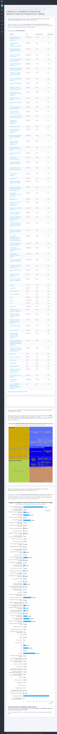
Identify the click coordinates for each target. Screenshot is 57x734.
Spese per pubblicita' (14, 126)
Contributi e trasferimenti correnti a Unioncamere (15, 230)
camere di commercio (47, 7)
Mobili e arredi (13, 360)
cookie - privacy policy (37, 733)
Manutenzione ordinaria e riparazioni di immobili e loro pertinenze (15, 189)
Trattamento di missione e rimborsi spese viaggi (15, 73)
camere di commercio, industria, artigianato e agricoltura (27, 7)
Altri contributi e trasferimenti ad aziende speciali (15, 249)
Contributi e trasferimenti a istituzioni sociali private (16, 260)
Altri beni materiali (14, 366)
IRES (11, 300)
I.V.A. (11, 303)
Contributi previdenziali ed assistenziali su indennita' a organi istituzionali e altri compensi (16, 343)
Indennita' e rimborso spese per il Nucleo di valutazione (14, 321)
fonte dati (25, 391)
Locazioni (12, 288)
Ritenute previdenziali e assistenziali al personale (15, 49)
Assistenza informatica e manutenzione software (15, 182)
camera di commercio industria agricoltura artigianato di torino (22, 9)
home (7, 7)
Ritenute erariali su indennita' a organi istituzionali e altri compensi (14, 335)
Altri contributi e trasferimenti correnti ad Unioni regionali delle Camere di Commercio (15, 238)
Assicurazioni (13, 178)
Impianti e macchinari (15, 357)
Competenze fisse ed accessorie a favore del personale (15, 39)
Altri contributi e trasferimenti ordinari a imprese (15, 255)
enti (11, 7)
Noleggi (12, 285)
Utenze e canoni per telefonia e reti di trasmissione (14, 143)
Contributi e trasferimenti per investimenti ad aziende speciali (15, 371)
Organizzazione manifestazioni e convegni (13, 122)
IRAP (11, 297)
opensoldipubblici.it (19, 733)
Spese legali (12, 199)
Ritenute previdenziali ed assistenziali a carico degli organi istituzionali (15, 349)
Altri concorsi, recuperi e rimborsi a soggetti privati (16, 279)
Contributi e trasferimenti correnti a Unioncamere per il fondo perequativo (15, 224)
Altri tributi (12, 306)
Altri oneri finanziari (14, 294)
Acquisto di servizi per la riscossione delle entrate (15, 168)
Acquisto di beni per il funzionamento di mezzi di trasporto (16, 94)
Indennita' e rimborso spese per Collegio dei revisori (15, 315)
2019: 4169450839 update (13, 707)
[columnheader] (16, 34)
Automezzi (12, 363)
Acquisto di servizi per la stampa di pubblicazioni (15, 162)
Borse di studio (13, 330)
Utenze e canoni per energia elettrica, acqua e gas (15, 148)
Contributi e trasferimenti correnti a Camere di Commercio (15, 218)
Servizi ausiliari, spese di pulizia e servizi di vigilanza (15, 131)
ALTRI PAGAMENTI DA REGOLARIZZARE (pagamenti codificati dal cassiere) (15, 386)
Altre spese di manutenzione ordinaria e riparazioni (15, 194)
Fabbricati (12, 354)
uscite (40, 9)
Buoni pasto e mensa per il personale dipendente (15, 136)
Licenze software (14, 291)
